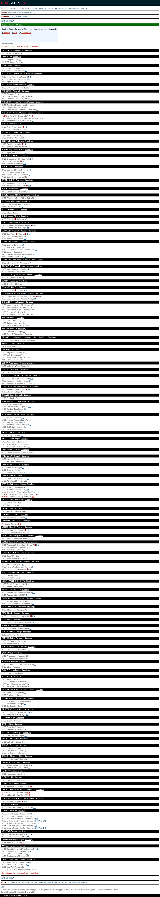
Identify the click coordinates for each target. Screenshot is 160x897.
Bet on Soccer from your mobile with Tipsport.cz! (20, 46)
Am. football (59, 8)
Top (2, 886)
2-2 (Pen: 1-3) (40, 821)
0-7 (30, 547)
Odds (25, 16)
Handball (34, 8)
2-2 (29, 77)
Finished (19, 16)
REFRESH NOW (7, 21)
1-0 (31, 159)
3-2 (24, 278)
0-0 (32, 116)
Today (3, 12)
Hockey (11, 8)
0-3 (37, 494)
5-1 (36, 818)
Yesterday (11, 12)
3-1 (34, 225)
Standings (28, 50)
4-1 (24, 183)
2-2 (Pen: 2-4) (40, 828)
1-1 (29, 79)
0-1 (26, 219)
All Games (5, 16)
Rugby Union (70, 8)
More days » (30, 12)
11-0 (27, 489)
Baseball (50, 8)
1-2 (32, 567)
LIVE (12, 16)
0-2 (24, 172)
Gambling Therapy (24, 892)
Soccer (3, 8)
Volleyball (42, 8)
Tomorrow (20, 12)
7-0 (30, 712)
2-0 (28, 228)
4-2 (25, 127)
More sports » (81, 8)
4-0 (27, 715)
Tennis (17, 8)
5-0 (21, 404)
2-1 (24, 164)
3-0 (29, 407)
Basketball (25, 8)
